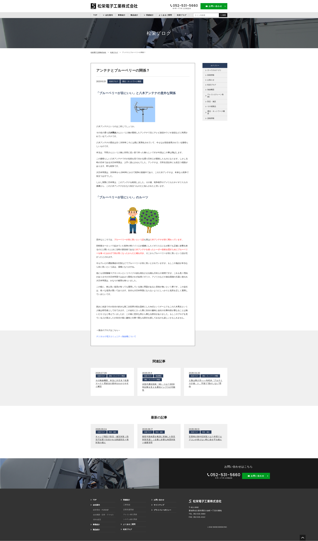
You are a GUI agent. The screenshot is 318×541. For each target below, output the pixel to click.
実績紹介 (150, 15)
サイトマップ (159, 505)
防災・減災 (211, 101)
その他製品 (211, 106)
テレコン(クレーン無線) (215, 95)
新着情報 (210, 75)
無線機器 (210, 90)
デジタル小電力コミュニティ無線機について (116, 336)
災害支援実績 (128, 510)
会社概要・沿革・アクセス (103, 515)
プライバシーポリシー (162, 510)
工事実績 (126, 505)
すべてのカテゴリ (214, 70)
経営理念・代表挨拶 (101, 510)
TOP (95, 15)
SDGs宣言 (97, 520)
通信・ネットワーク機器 (131, 81)
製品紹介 (134, 15)
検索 (224, 15)
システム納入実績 (130, 519)
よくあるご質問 (165, 15)
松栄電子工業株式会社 (98, 52)
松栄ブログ (181, 15)
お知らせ (210, 80)
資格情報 (210, 118)
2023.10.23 (101, 81)
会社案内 (109, 15)
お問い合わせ (159, 500)
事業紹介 (121, 15)
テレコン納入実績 (130, 514)
